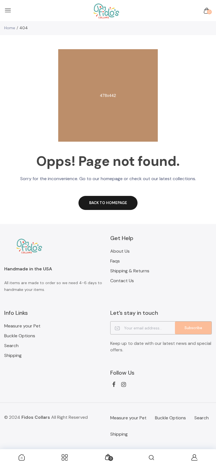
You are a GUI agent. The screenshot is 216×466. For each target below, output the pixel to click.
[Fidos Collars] (106, 11)
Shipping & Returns (129, 271)
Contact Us (122, 281)
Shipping (13, 355)
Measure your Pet (22, 326)
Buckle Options (19, 336)
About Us (120, 251)
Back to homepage (108, 202)
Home (9, 27)
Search (11, 346)
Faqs (115, 261)
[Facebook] (113, 384)
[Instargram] (123, 384)
